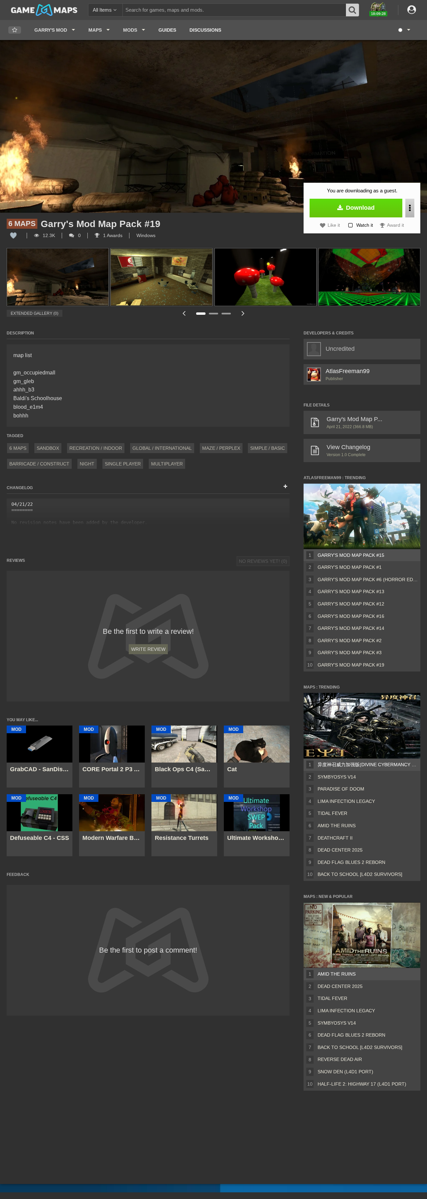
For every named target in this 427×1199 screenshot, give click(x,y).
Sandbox (48, 448)
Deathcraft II (335, 838)
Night (87, 463)
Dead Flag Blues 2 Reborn (351, 862)
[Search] (352, 10)
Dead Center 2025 (340, 850)
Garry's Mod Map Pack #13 (351, 591)
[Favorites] (14, 30)
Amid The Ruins (337, 825)
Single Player (123, 463)
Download (359, 207)
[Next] (243, 313)
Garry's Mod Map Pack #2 (350, 640)
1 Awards (112, 235)
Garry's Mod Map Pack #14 (351, 628)
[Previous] (183, 313)
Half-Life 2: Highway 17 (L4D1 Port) (362, 1084)
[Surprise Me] (404, 30)
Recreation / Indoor (95, 448)
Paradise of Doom (341, 789)
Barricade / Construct (39, 463)
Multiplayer (167, 463)
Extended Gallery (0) (34, 313)
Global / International (162, 448)
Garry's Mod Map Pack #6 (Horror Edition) (368, 579)
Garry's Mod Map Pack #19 (351, 665)
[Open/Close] (285, 486)
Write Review (148, 649)
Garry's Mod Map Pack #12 (351, 604)
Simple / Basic (267, 448)
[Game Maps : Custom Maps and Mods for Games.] (44, 9)
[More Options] (409, 208)
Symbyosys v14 (337, 777)
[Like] (13, 235)
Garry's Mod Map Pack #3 (350, 652)
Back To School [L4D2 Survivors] (360, 874)
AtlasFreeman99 (348, 371)
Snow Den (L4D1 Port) (345, 1071)
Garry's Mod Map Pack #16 (351, 616)
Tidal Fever (332, 813)
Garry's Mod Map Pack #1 (350, 567)
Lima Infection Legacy (346, 801)
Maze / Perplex (221, 448)
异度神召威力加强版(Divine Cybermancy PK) (368, 764)
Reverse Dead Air (340, 1059)
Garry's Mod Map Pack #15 (351, 555)
